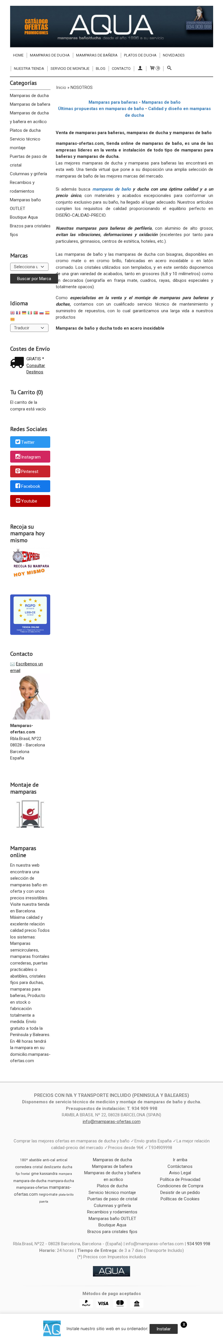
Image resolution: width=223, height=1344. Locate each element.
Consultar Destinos (35, 369)
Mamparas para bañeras (113, 102)
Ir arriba (180, 1159)
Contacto (121, 68)
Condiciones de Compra (180, 1185)
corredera (23, 1167)
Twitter (28, 442)
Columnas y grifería (28, 173)
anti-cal (49, 1160)
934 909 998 (198, 1243)
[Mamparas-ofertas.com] (111, 26)
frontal (25, 1174)
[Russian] (41, 314)
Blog (100, 68)
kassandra (48, 1173)
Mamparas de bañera (97, 55)
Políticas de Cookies (180, 1198)
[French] (18, 314)
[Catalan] (13, 320)
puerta (43, 1202)
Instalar (164, 1329)
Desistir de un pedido (180, 1192)
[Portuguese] (35, 314)
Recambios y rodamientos (22, 187)
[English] (12, 314)
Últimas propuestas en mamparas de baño (101, 108)
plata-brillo (66, 1195)
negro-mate (48, 1195)
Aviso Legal (180, 1172)
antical (61, 1160)
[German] (24, 314)
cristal (38, 1167)
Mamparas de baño (161, 102)
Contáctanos (180, 1166)
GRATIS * (35, 358)
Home (18, 55)
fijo (18, 1174)
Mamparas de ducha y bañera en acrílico (29, 117)
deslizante (52, 1167)
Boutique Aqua (24, 217)
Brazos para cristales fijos (30, 230)
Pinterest (29, 471)
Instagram (31, 457)
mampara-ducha (61, 1181)
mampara (65, 1174)
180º (24, 1160)
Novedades (174, 55)
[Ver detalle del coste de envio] (18, 363)
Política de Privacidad (180, 1179)
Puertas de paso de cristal (28, 161)
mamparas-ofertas (32, 1187)
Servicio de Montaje (70, 68)
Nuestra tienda (29, 68)
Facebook (30, 486)
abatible (35, 1160)
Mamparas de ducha (50, 55)
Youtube (29, 501)
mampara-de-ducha (29, 1181)
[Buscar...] (169, 68)
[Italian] (30, 314)
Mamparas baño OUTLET (25, 204)
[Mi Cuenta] (140, 68)
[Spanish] (47, 314)
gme (35, 1173)
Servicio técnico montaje (25, 143)
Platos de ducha (140, 55)
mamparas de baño (111, 189)
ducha (67, 1167)
